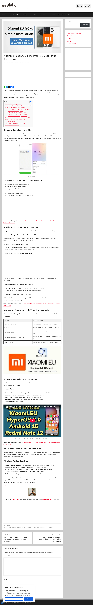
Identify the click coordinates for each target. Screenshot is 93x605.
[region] (19, 593)
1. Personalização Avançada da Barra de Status (19, 109)
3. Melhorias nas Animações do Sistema (17, 112)
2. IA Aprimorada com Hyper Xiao (15, 111)
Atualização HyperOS (11, 527)
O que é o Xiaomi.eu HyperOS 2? (13, 104)
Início (3, 14)
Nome (5, 579)
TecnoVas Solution (47, 499)
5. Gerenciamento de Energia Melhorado (17, 116)
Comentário (7, 556)
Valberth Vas (15, 499)
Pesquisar (69, 21)
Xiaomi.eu (50, 527)
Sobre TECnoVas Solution (65, 14)
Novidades (70, 36)
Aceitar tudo (28, 599)
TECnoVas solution (8, 486)
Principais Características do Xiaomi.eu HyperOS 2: (20, 105)
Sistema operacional (32, 527)
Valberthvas (26, 62)
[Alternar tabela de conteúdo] (30, 102)
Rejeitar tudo (19, 599)
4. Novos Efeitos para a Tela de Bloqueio (17, 114)
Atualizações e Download (39, 14)
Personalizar (9, 599)
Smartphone (40, 527)
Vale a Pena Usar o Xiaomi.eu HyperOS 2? (15, 123)
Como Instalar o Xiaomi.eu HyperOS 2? (15, 119)
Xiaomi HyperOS (13, 14)
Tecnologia (25, 14)
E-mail (5, 584)
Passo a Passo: (11, 121)
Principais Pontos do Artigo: (12, 125)
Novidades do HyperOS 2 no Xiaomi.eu (15, 107)
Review (24, 527)
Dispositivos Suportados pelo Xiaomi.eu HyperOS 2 (18, 117)
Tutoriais (52, 14)
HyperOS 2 (19, 527)
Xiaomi (45, 527)
